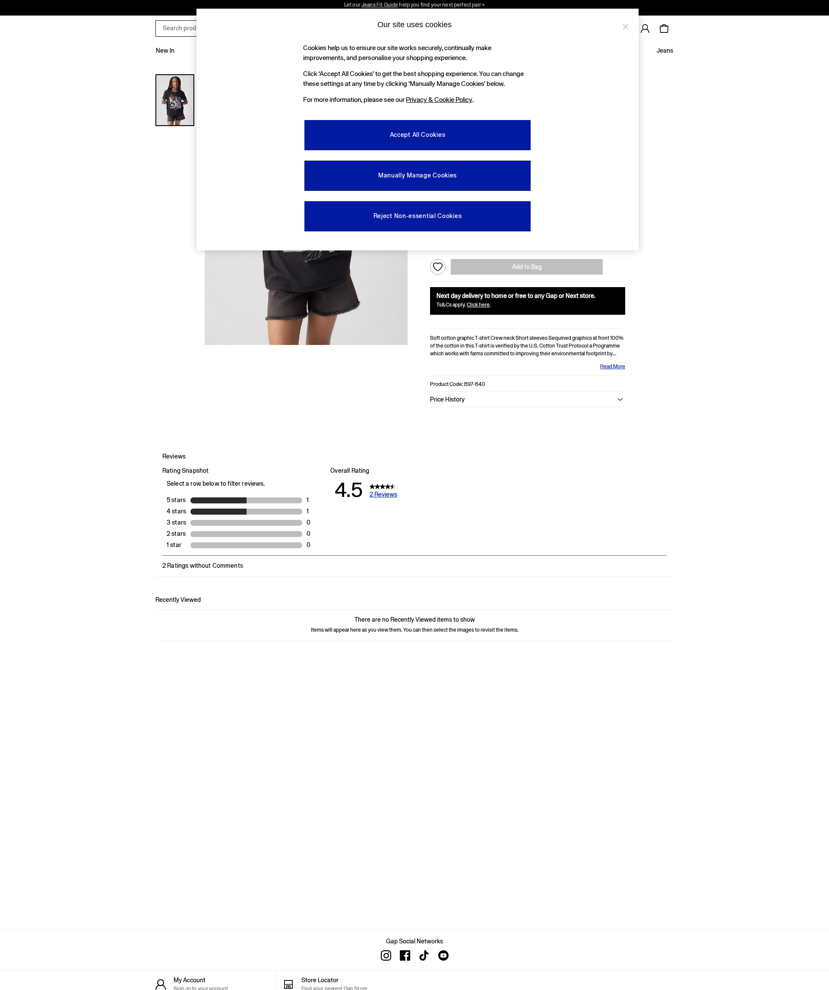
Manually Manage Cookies (417, 175)
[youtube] (442, 955)
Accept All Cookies (418, 134)
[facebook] (405, 955)
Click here (478, 305)
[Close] (625, 26)
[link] (645, 28)
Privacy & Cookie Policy (439, 99)
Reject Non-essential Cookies (417, 215)
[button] (527, 399)
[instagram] (386, 955)
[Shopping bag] (664, 28)
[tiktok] (423, 955)
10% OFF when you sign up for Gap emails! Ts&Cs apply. (414, 8)
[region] (417, 129)
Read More (612, 367)
